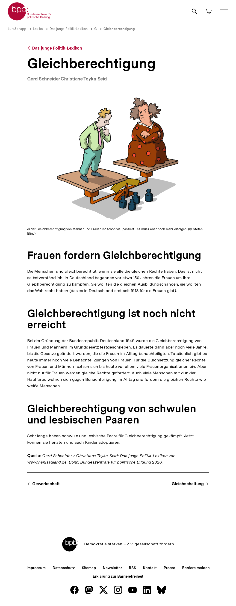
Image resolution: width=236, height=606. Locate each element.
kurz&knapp (17, 29)
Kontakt (150, 568)
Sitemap (89, 568)
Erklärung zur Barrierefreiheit (118, 576)
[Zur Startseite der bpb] (30, 19)
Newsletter (112, 568)
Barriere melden (196, 568)
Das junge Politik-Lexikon (69, 29)
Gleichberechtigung (119, 29)
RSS (132, 568)
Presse (169, 568)
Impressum (36, 568)
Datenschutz (64, 568)
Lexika (38, 29)
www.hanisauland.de (47, 462)
